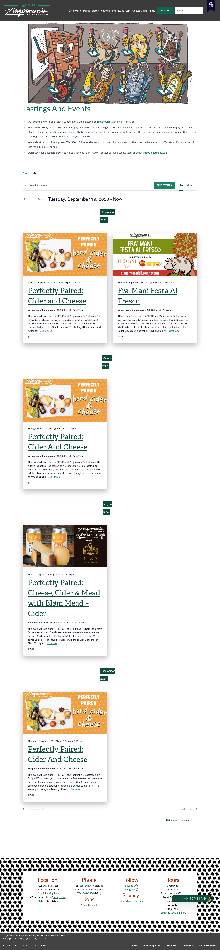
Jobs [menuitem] (128, 10)
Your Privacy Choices (131, 901)
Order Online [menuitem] (75, 10)
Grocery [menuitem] (95, 10)
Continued (47, 330)
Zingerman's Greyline (108, 121)
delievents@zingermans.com (58, 132)
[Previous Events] (25, 199)
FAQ (93, 152)
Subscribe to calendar (178, 820)
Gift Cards (172, 945)
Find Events (164, 185)
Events (26, 173)
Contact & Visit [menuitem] (139, 10)
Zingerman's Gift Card (144, 127)
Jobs (134, 945)
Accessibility (40, 945)
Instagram (130, 889)
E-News (188, 945)
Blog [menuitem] (114, 10)
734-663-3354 (85, 893)
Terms (25, 945)
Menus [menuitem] (86, 10)
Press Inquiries (151, 945)
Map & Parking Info (48, 893)
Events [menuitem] (121, 10)
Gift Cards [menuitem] (165, 10)
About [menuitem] (152, 10)
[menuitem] (189, 10)
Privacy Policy (9, 945)
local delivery (86, 885)
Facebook (129, 885)
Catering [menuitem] (105, 10)
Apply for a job (89, 905)
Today (40, 199)
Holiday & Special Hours (172, 912)
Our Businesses (208, 945)
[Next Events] (31, 199)
